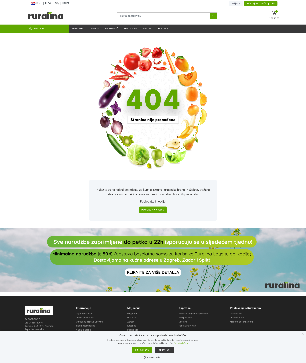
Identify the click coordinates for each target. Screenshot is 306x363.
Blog (48, 3)
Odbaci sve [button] (164, 349)
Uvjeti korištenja (84, 313)
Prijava (236, 3)
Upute (65, 3)
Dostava (183, 321)
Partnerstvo (236, 313)
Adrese (131, 321)
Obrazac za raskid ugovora (89, 321)
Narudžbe (132, 317)
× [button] (302, 334)
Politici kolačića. (181, 343)
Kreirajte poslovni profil (241, 321)
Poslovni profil (237, 317)
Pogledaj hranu (153, 209)
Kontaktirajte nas (187, 325)
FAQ (57, 3)
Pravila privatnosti (85, 317)
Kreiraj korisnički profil (261, 3)
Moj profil (132, 313)
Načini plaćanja (83, 330)
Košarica (131, 325)
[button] (153, 357)
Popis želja (132, 330)
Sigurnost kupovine (85, 325)
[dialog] (153, 347)
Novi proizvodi (185, 317)
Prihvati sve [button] (142, 349)
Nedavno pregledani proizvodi (193, 313)
